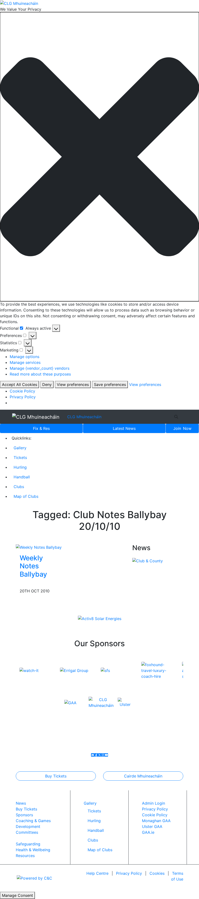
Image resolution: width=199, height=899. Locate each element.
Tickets (20, 457)
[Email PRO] (92, 754)
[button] (99, 157)
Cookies (157, 873)
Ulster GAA (152, 826)
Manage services (25, 362)
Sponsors (24, 814)
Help (97, 873)
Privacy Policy (23, 396)
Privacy (129, 873)
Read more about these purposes (40, 374)
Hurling (20, 467)
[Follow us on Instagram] (103, 754)
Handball (22, 476)
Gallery (20, 447)
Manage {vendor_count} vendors (39, 368)
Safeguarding (28, 844)
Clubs (19, 486)
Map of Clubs (26, 496)
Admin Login (153, 803)
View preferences (73, 384)
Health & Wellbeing (33, 849)
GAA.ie (148, 832)
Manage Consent (17, 895)
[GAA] (70, 702)
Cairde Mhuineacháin (143, 776)
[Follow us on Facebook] (96, 754)
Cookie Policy (22, 391)
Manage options (24, 356)
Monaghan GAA (156, 820)
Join (182, 428)
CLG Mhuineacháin (84, 416)
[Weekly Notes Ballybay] (39, 546)
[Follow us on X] (99, 754)
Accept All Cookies (19, 384)
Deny (47, 384)
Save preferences (110, 384)
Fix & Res (41, 428)
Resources (25, 855)
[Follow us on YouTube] (106, 754)
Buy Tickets (55, 776)
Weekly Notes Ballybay (33, 566)
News (124, 428)
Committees (27, 832)
